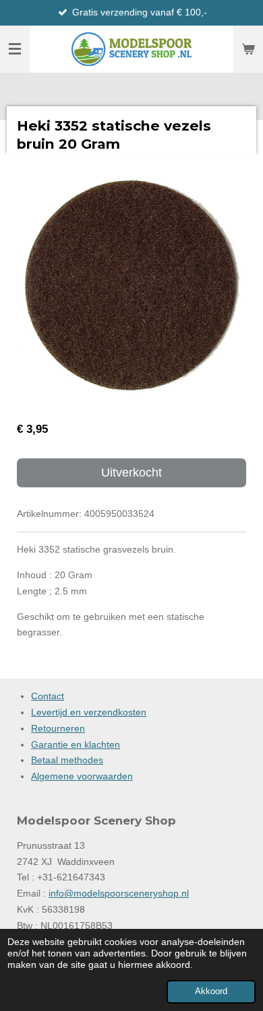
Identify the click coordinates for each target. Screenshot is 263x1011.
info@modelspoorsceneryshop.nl (119, 893)
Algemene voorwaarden (82, 776)
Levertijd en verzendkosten (88, 712)
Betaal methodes (67, 760)
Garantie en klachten (75, 744)
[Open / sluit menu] (15, 49)
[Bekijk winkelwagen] (248, 49)
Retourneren (58, 728)
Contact (47, 696)
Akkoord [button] (211, 991)
